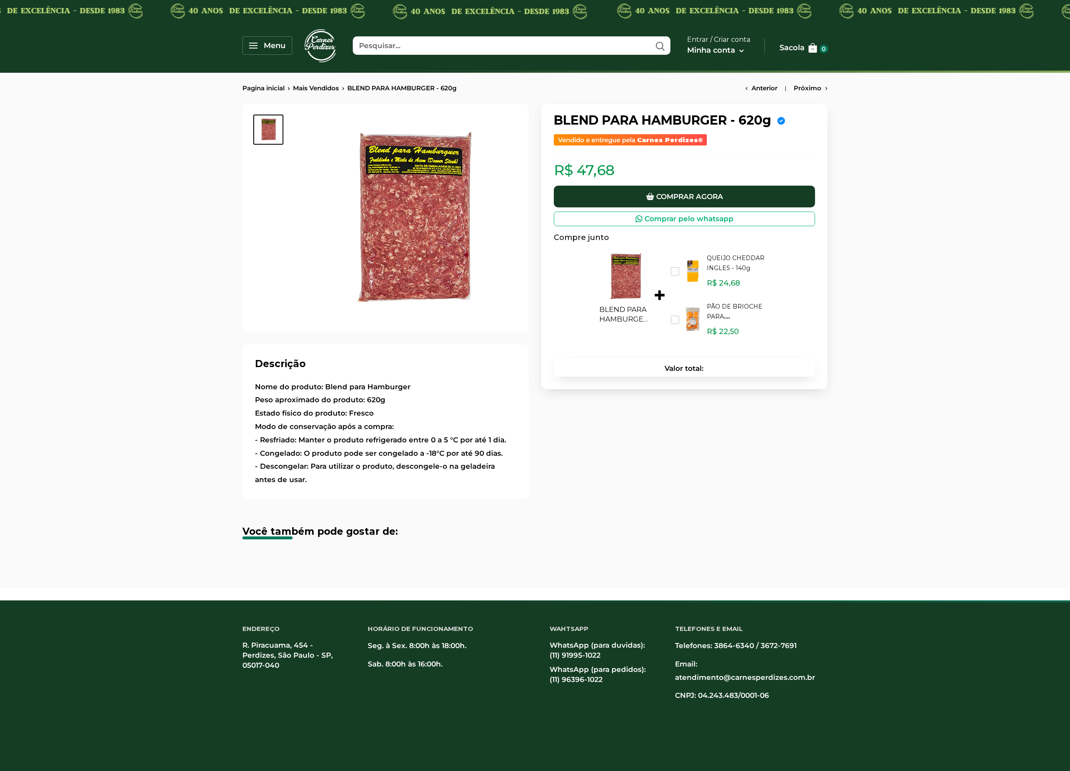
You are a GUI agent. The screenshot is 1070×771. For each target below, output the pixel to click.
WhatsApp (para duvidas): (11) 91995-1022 (597, 650)
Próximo (807, 88)
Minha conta (712, 50)
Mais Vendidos (316, 88)
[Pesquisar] (660, 45)
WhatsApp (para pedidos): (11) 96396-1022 (598, 674)
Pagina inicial (263, 88)
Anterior (764, 88)
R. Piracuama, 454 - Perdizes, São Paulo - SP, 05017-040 (287, 655)
